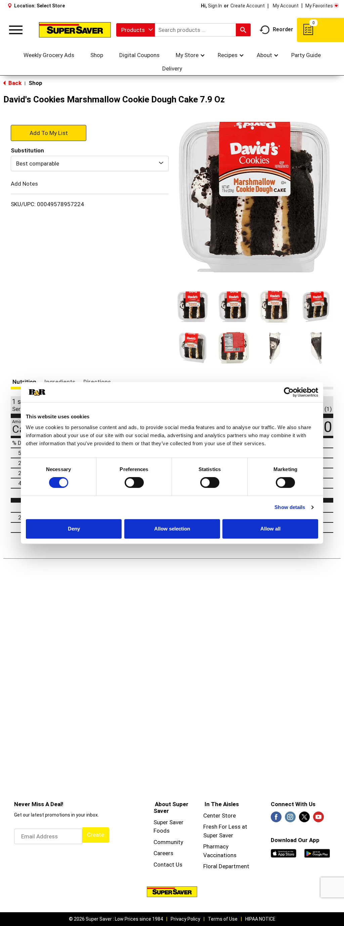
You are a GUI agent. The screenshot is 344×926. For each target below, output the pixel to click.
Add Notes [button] (24, 183)
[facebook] (276, 819)
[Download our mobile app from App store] (283, 852)
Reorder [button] (283, 29)
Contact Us (168, 864)
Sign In (215, 5)
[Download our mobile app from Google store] (317, 852)
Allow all (270, 528)
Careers (163, 853)
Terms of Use (223, 919)
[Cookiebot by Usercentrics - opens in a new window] (288, 392)
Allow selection (172, 528)
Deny (74, 528)
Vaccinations (219, 855)
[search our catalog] (243, 30)
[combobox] (135, 30)
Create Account (247, 5)
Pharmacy (215, 846)
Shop (35, 83)
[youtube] (318, 819)
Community (168, 842)
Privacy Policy (185, 919)
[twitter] (304, 819)
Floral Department (226, 866)
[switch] (134, 482)
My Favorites (319, 5)
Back (14, 83)
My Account (286, 5)
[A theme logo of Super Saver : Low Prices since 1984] (75, 29)
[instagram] (290, 819)
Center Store (219, 815)
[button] (192, 306)
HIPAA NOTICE (260, 919)
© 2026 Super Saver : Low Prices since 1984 (116, 919)
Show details (289, 507)
